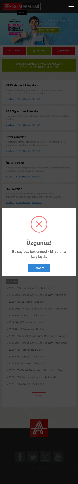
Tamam (39, 268)
